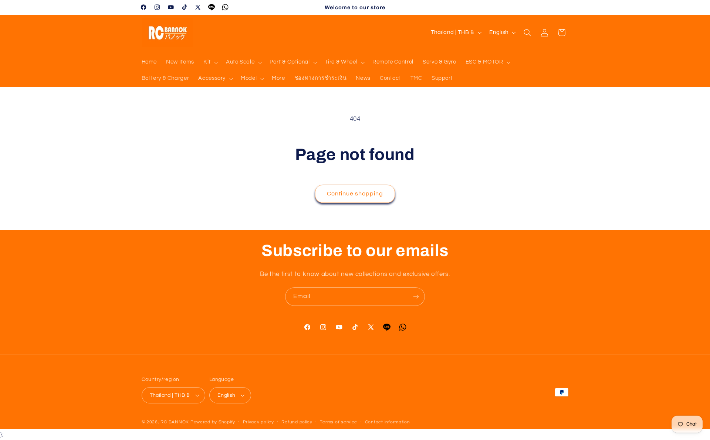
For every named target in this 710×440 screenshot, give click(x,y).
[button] (210, 62)
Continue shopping (355, 194)
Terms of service (338, 422)
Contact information (387, 422)
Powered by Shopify (212, 422)
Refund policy (296, 422)
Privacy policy (258, 422)
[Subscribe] (416, 296)
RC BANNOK (174, 422)
